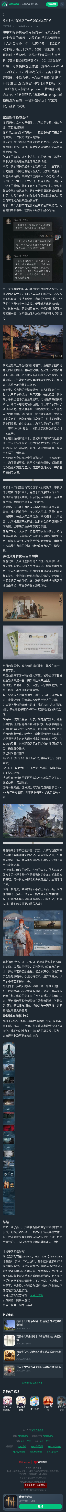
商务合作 (33, 1474)
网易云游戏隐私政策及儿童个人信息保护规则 (27, 1471)
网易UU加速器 (54, 1446)
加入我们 (43, 1474)
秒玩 (40, 1506)
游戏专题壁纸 (37, 1430)
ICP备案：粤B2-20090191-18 (33, 1490)
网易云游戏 (36, 1295)
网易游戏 (22, 1446)
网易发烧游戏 (36, 1452)
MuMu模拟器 (19, 1452)
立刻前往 (52, 4)
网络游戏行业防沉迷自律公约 (33, 1482)
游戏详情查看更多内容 (32, 1383)
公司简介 (28, 1468)
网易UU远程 (52, 1452)
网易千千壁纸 (37, 1446)
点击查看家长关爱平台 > (36, 1485)
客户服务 (37, 1468)
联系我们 (23, 1474)
